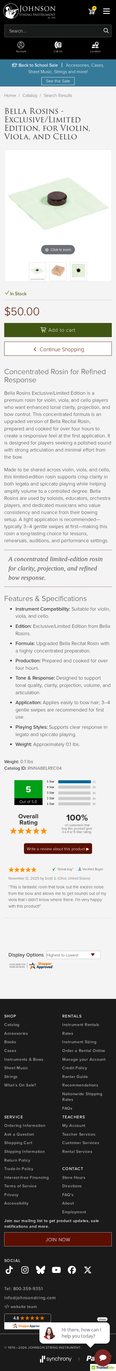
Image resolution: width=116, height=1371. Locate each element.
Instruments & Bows (24, 1059)
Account (21, 51)
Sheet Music (16, 1068)
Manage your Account (84, 1059)
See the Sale (58, 81)
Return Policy (17, 1160)
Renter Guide (75, 1076)
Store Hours (74, 1177)
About (68, 1203)
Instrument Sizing (79, 1042)
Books (10, 1042)
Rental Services (77, 1151)
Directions (72, 1186)
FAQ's (68, 1195)
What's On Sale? (20, 1085)
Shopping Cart (18, 1143)
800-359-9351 (28, 1289)
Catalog (30, 95)
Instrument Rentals (80, 1024)
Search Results (58, 95)
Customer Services (80, 1143)
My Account (73, 1125)
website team (23, 1306)
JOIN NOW (58, 1239)
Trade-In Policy (19, 1169)
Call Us (58, 51)
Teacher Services (79, 1134)
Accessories (16, 1033)
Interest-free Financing (26, 1177)
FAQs (67, 1108)
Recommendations (80, 1085)
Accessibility (16, 1203)
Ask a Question (19, 1134)
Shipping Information (24, 1151)
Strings (11, 1076)
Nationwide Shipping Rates (82, 1097)
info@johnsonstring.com (30, 1298)
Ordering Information (24, 1125)
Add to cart (61, 329)
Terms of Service (20, 1186)
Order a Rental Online (83, 1050)
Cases (10, 1050)
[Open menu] (106, 11)
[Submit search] (106, 30)
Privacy (11, 1195)
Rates (67, 1033)
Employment (74, 1212)
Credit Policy (74, 1068)
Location (95, 51)
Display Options (26, 954)
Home (10, 95)
